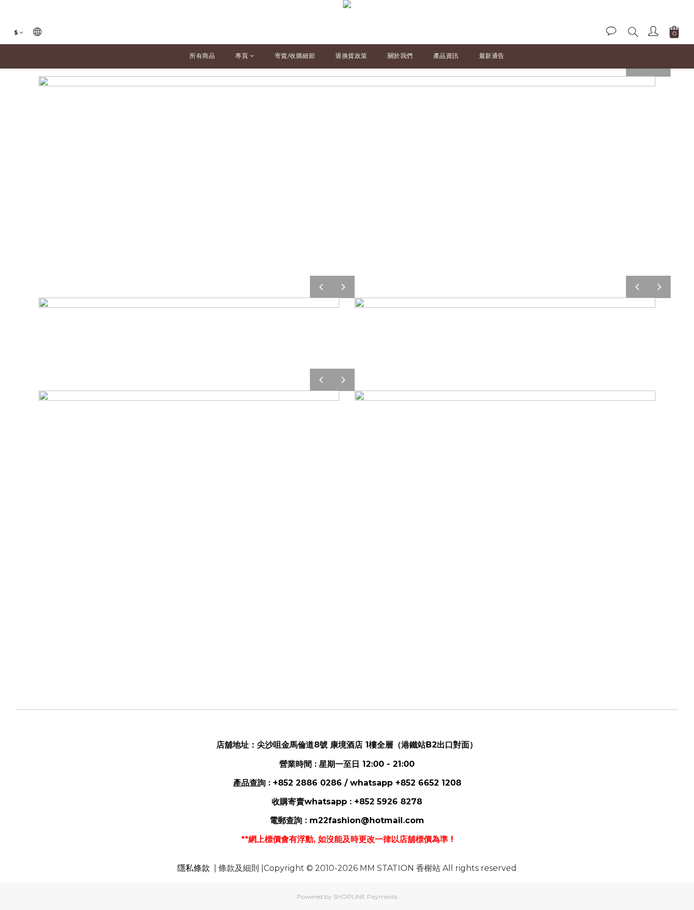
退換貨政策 (351, 55)
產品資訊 (446, 55)
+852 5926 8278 (388, 801)
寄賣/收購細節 (295, 55)
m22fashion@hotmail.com (366, 820)
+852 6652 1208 (428, 783)
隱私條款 (193, 868)
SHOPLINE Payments (365, 896)
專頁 (241, 55)
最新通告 (491, 55)
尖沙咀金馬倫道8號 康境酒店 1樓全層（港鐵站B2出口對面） (367, 745)
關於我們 (400, 55)
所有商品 (202, 55)
